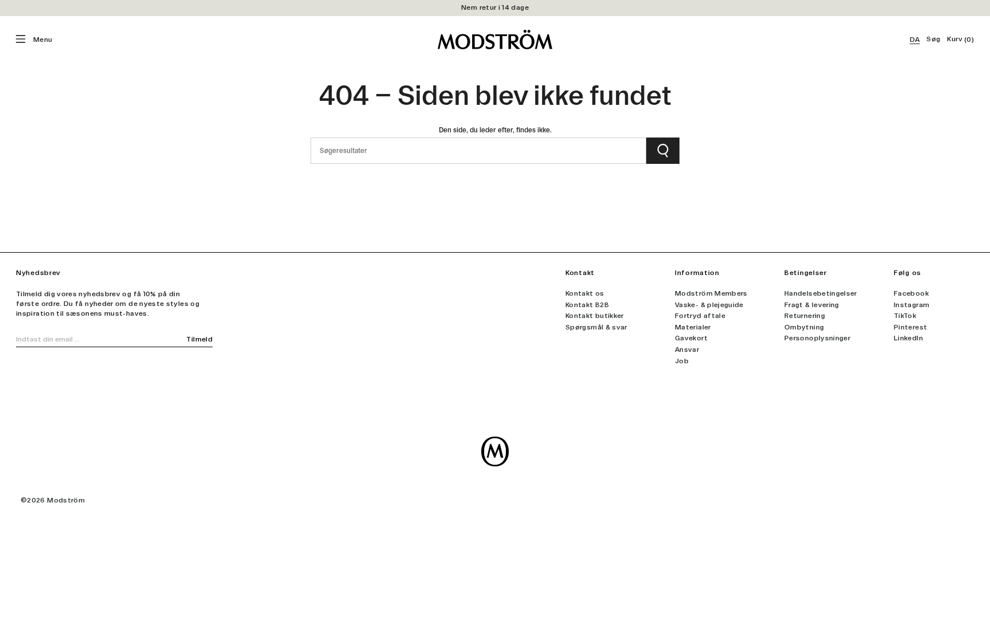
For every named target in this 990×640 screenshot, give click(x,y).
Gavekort (691, 338)
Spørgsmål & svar (596, 327)
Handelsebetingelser (820, 293)
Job (682, 361)
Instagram (911, 305)
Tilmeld (199, 339)
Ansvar (687, 349)
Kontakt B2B (587, 305)
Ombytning (804, 327)
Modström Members (711, 293)
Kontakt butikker (594, 316)
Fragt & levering (811, 305)
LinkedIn (908, 338)
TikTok (905, 316)
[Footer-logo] (495, 451)
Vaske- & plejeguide (709, 305)
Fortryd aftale (700, 316)
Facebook (911, 293)
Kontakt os (584, 293)
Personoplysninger (817, 338)
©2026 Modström (53, 500)
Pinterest (910, 327)
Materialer (693, 327)
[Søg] (662, 151)
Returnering (804, 316)
